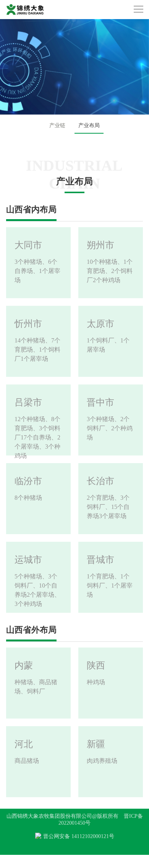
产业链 (57, 125)
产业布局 (89, 125)
